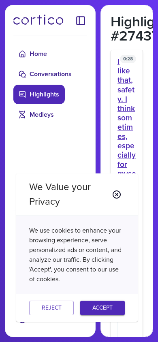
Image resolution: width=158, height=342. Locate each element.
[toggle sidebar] (80, 20)
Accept (102, 307)
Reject (52, 307)
